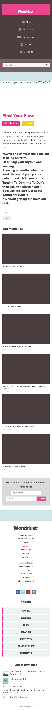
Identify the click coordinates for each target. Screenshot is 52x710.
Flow (6, 218)
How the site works (26, 539)
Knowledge (26, 549)
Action (26, 553)
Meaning (26, 632)
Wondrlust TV (26, 557)
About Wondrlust (26, 535)
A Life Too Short (17, 686)
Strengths (26, 653)
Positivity (26, 639)
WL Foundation (26, 574)
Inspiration (26, 546)
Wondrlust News (26, 566)
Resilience (26, 570)
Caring (26, 610)
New (26, 542)
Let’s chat (26, 577)
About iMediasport (26, 581)
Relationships (26, 646)
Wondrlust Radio (26, 563)
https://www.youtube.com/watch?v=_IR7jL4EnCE (26, 82)
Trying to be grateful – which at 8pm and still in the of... (28, 691)
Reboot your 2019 (18, 679)
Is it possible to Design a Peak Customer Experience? (28, 673)
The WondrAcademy (19, 697)
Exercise (26, 618)
